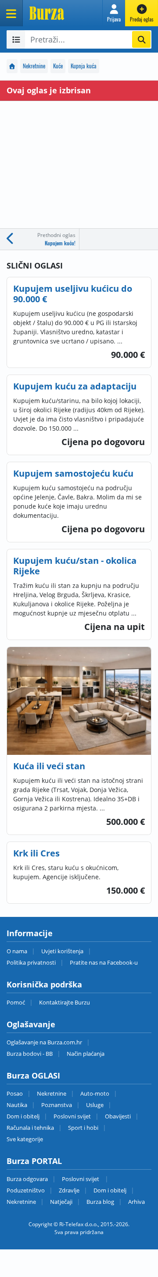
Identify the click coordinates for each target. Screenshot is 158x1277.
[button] (114, 13)
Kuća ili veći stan (49, 766)
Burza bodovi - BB (30, 1054)
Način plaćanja (85, 1054)
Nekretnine (34, 66)
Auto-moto (94, 1093)
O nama (17, 951)
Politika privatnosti (31, 962)
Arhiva (136, 1202)
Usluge (95, 1105)
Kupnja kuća (84, 66)
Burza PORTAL (34, 1161)
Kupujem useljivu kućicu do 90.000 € (72, 294)
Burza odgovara (27, 1179)
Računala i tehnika (30, 1128)
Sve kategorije (25, 1139)
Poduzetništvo (26, 1190)
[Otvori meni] (11, 13)
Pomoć (16, 1002)
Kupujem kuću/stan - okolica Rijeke (74, 566)
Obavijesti (118, 1116)
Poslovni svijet (72, 1116)
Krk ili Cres (36, 853)
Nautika (17, 1105)
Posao (15, 1093)
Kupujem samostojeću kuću (73, 473)
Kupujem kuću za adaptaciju (74, 386)
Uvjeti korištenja (62, 951)
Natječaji (61, 1202)
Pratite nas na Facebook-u (104, 962)
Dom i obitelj (23, 1116)
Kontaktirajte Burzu (64, 1002)
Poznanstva (56, 1105)
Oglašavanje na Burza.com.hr (44, 1042)
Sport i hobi (83, 1128)
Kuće (58, 66)
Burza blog (100, 1202)
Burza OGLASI (33, 1075)
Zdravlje (69, 1190)
